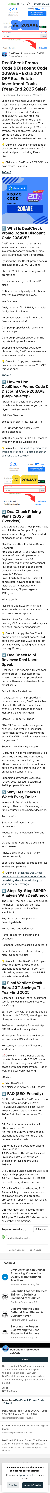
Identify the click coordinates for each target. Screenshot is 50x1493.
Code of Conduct (16, 1250)
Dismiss (13, 1485)
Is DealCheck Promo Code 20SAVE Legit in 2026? (25, 1429)
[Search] (28, 4)
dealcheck (9, 95)
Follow (25, 1359)
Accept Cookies (32, 1485)
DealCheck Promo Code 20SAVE (26, 53)
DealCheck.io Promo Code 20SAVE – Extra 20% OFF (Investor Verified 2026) (24, 1414)
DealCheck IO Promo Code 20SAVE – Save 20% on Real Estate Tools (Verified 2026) (24, 1445)
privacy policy (27, 1475)
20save (37, 95)
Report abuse (35, 1250)
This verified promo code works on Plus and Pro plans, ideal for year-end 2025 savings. (24, 452)
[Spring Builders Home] (16, 4)
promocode (24, 95)
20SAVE (6, 172)
